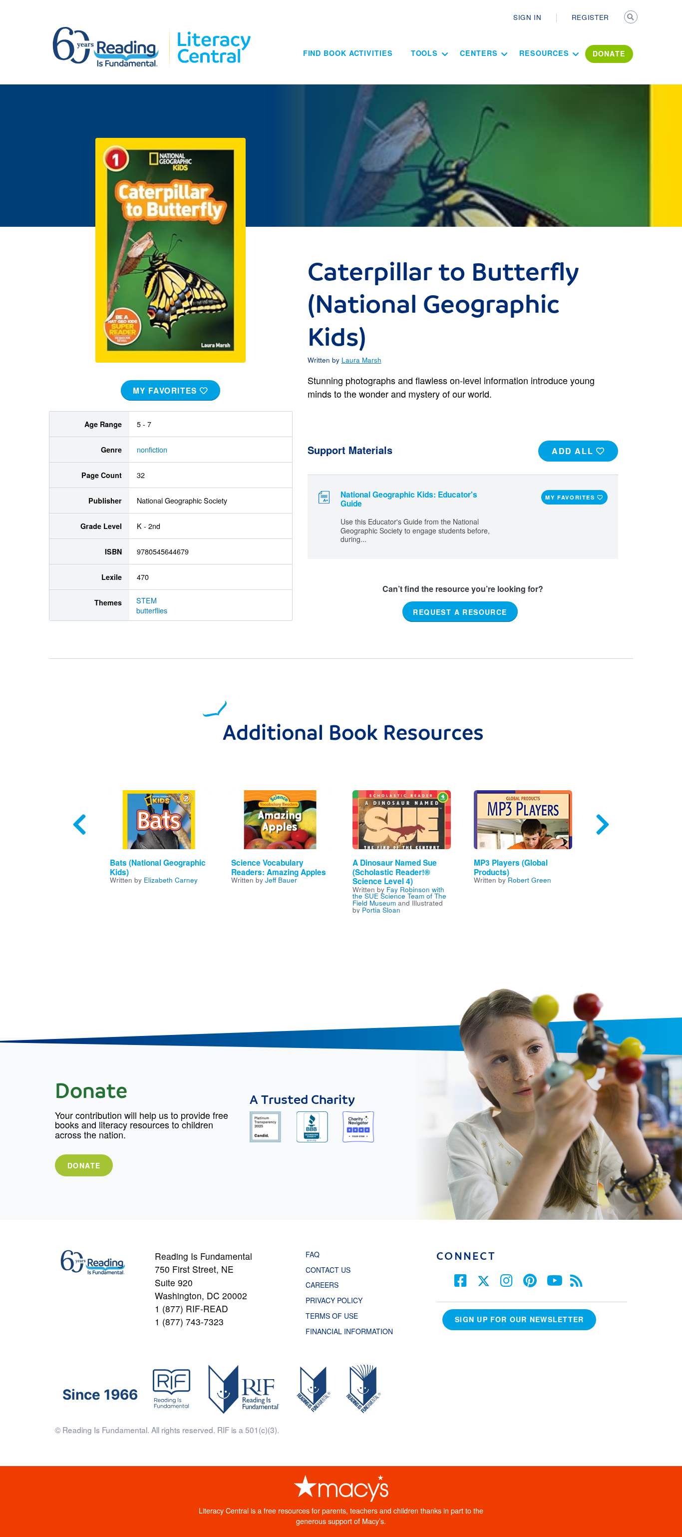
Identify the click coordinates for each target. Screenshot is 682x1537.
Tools (424, 53)
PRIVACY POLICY (334, 1300)
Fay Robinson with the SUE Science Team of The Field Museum (399, 896)
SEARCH (631, 17)
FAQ (313, 1254)
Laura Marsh (361, 360)
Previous (79, 824)
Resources (544, 53)
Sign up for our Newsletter (519, 1319)
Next (602, 824)
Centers (478, 53)
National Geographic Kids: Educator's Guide (409, 499)
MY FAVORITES (166, 390)
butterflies (151, 610)
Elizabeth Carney (171, 880)
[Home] (112, 31)
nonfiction (152, 450)
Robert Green (529, 880)
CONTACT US (331, 1270)
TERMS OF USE (337, 1316)
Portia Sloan (381, 910)
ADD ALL (574, 451)
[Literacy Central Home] (213, 31)
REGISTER (590, 17)
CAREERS (322, 1285)
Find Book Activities (348, 53)
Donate (83, 1165)
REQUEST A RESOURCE (460, 611)
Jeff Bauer (281, 880)
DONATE (609, 53)
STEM (146, 600)
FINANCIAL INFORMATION (349, 1331)
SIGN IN (527, 17)
